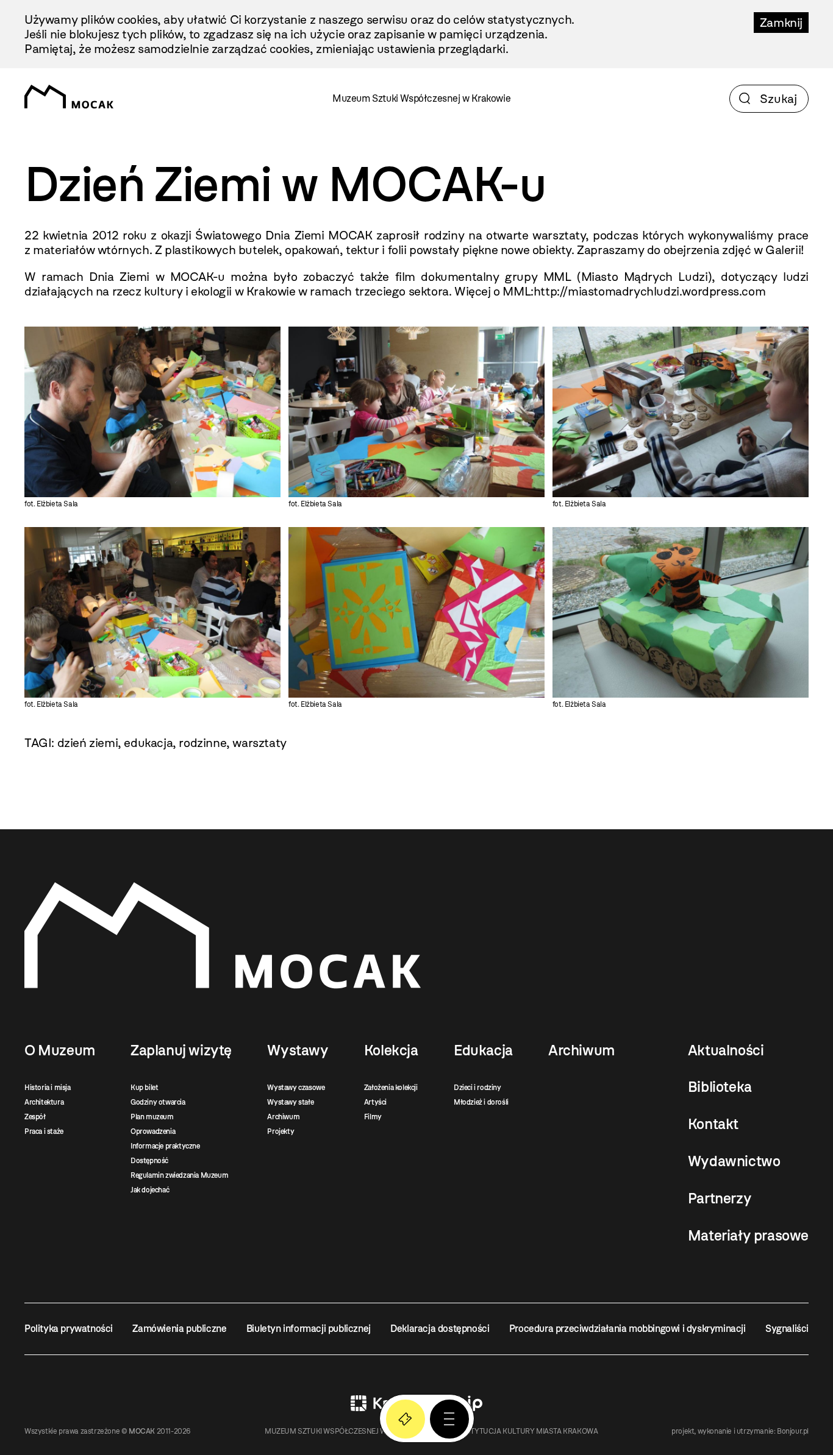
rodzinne (202, 742)
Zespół (35, 1117)
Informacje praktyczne (165, 1146)
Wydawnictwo (734, 1161)
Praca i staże (43, 1131)
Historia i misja (47, 1087)
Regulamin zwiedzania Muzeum (179, 1175)
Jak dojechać (149, 1190)
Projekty (280, 1131)
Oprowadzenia (152, 1131)
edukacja (148, 742)
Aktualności (726, 1050)
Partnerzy (719, 1198)
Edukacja (483, 1050)
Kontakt (713, 1124)
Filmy (373, 1117)
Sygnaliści (787, 1328)
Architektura (43, 1102)
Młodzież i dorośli (481, 1102)
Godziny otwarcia (157, 1102)
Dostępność (149, 1160)
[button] (449, 1419)
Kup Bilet (405, 1419)
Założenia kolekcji (391, 1087)
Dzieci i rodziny (477, 1087)
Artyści (375, 1102)
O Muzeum (59, 1050)
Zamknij (781, 22)
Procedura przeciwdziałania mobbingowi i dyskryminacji (627, 1328)
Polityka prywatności (68, 1328)
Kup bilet (144, 1087)
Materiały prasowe (748, 1235)
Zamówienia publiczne (179, 1328)
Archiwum (283, 1117)
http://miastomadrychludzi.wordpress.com (649, 291)
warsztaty (259, 742)
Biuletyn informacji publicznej (308, 1328)
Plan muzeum (152, 1117)
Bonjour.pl (793, 1431)
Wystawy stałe (290, 1102)
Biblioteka (720, 1087)
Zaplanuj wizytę (181, 1050)
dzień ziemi (87, 742)
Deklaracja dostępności (439, 1328)
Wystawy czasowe (295, 1087)
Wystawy (297, 1050)
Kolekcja (391, 1050)
